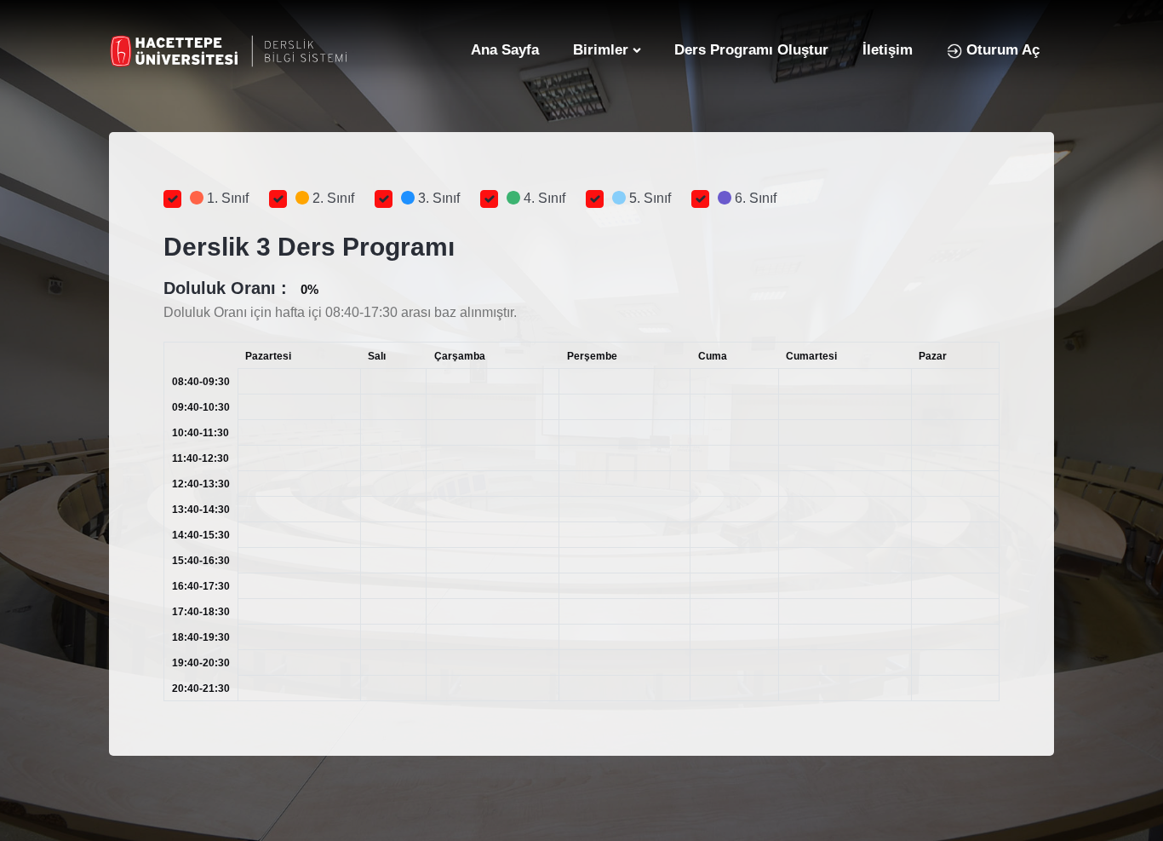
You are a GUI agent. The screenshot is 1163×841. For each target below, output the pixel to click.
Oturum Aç (1001, 50)
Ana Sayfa (505, 50)
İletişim (887, 50)
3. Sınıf (437, 198)
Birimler (600, 50)
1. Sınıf (226, 198)
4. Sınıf (542, 198)
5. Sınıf (648, 198)
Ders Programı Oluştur (751, 50)
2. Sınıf (331, 198)
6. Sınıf (753, 198)
